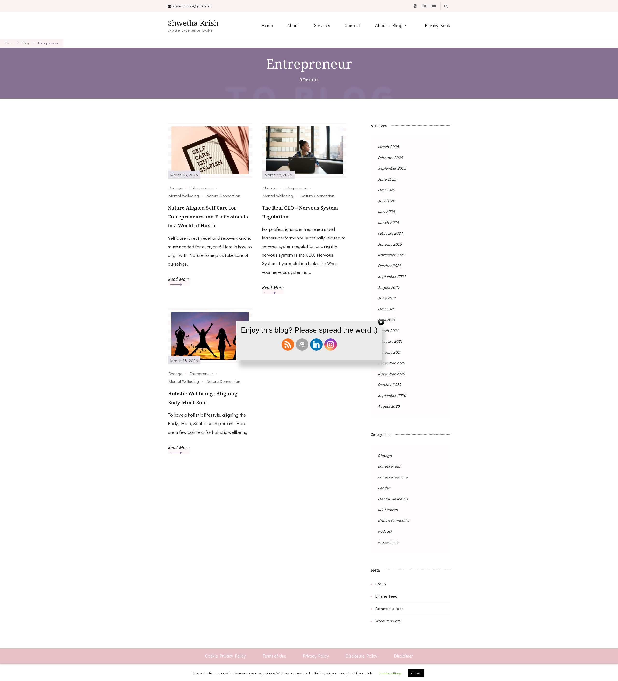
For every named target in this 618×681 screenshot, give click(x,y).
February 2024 (390, 233)
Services (322, 25)
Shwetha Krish (193, 23)
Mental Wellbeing (184, 195)
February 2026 (390, 157)
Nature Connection (223, 195)
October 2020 (389, 384)
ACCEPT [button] (416, 673)
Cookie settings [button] (390, 673)
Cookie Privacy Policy (225, 656)
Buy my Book (437, 25)
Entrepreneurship (393, 476)
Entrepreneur (201, 187)
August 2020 (389, 406)
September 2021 (392, 276)
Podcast (385, 531)
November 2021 (391, 254)
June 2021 (387, 297)
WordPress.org (388, 620)
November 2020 (391, 373)
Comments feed (389, 608)
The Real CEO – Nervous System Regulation (300, 212)
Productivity (388, 541)
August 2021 (388, 287)
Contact (353, 25)
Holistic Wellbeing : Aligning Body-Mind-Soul (202, 398)
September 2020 (392, 395)
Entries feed (386, 596)
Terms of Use (274, 656)
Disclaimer (403, 656)
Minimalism (388, 509)
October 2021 (389, 265)
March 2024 (388, 222)
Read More (179, 279)
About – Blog (388, 25)
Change (176, 187)
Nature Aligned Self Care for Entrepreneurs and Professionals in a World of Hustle (208, 216)
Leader (384, 487)
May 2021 (386, 308)
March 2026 (388, 146)
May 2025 (386, 189)
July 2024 (386, 200)
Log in (380, 583)
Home (267, 25)
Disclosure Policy (361, 656)
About (293, 25)
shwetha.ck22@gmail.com (191, 6)
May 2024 (386, 211)
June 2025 (387, 178)
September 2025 (392, 168)
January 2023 (390, 243)
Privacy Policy (316, 656)
